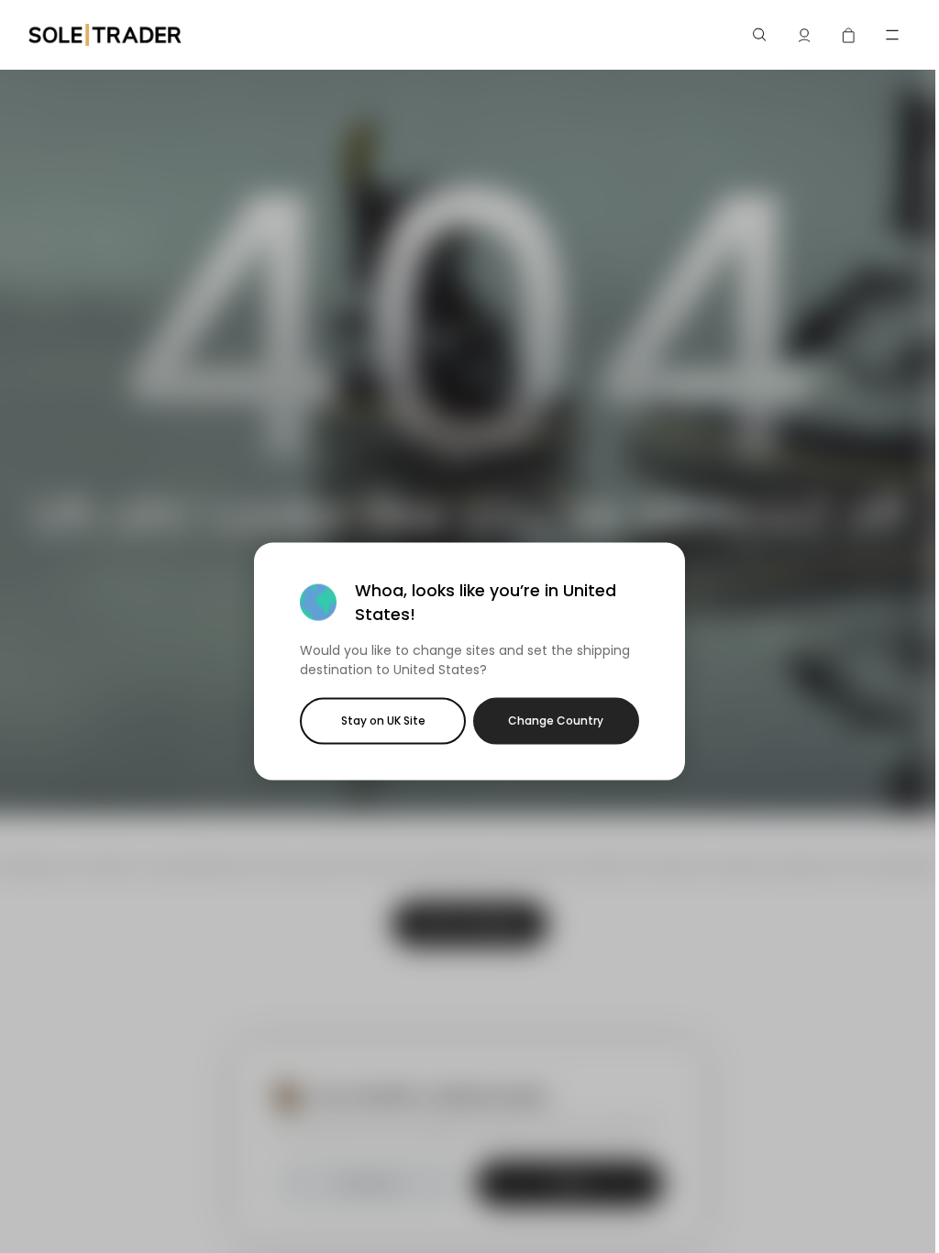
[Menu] (892, 35)
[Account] (804, 35)
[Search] (760, 35)
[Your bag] (848, 35)
